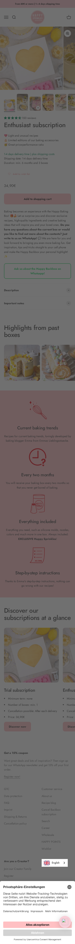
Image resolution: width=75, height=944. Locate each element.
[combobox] (55, 863)
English (56, 863)
